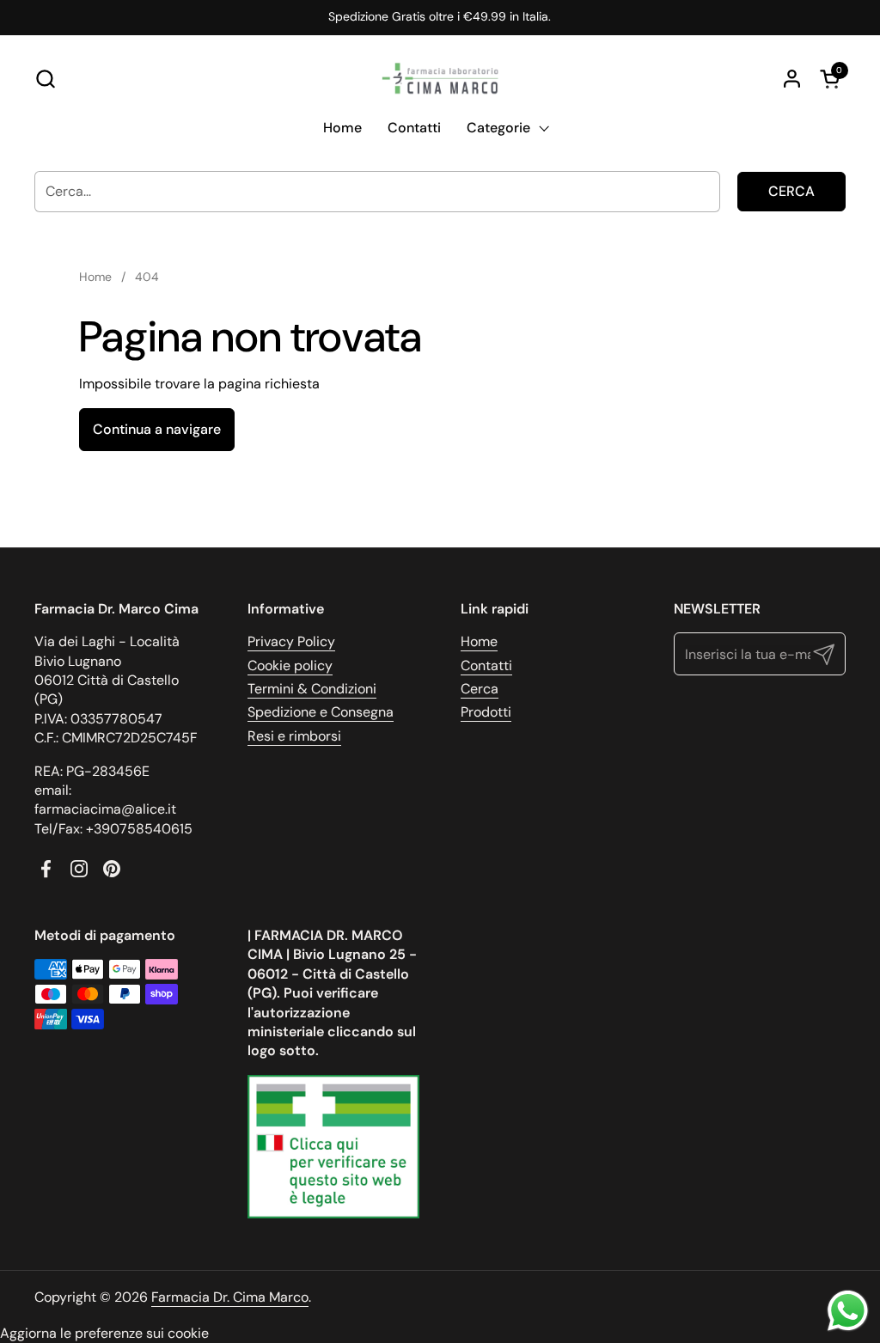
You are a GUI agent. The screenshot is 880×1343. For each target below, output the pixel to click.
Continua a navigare (157, 429)
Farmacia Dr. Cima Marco (230, 1297)
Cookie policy (290, 665)
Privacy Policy (291, 641)
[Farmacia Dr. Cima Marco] (440, 78)
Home (479, 641)
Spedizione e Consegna (321, 712)
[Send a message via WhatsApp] (847, 1310)
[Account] (792, 78)
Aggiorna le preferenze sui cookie (104, 1333)
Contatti (486, 665)
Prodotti (486, 712)
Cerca (791, 191)
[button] (45, 78)
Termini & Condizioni (312, 689)
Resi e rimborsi (294, 736)
